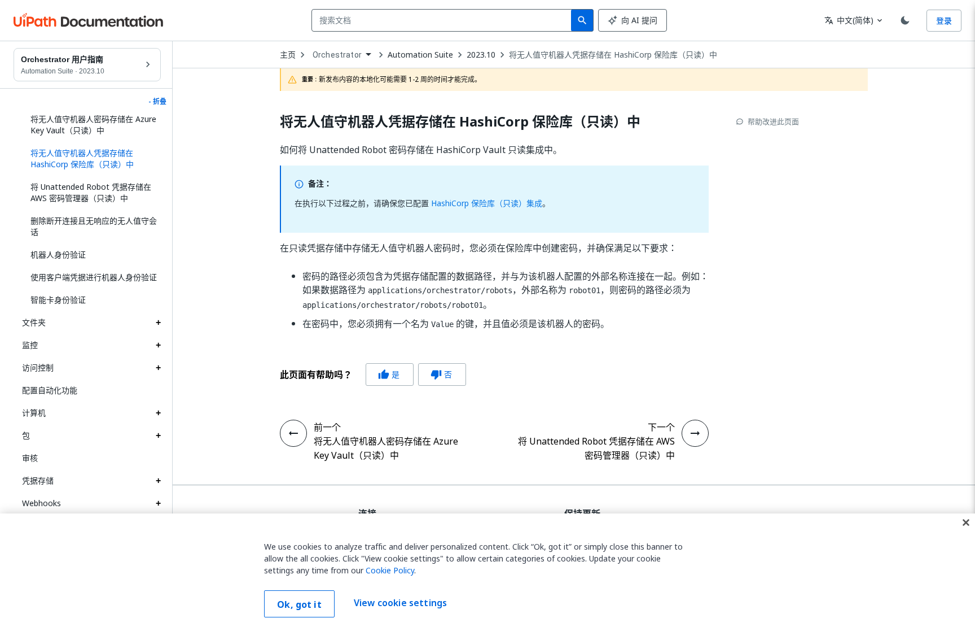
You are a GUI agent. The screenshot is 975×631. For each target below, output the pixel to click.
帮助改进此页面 (773, 121)
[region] (487, 572)
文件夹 (34, 322)
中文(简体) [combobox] (848, 20)
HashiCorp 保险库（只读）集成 (486, 203)
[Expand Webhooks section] (158, 503)
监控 (30, 345)
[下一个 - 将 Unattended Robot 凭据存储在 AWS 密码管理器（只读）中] (695, 433)
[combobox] (444, 20)
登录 (944, 21)
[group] (373, 374)
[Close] (966, 522)
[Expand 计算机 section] (158, 413)
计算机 (34, 413)
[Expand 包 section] (158, 435)
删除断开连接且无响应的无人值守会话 (93, 226)
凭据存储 (38, 480)
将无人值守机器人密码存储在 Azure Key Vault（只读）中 (93, 124)
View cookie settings (400, 603)
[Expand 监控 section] (158, 345)
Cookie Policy (390, 570)
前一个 (327, 427)
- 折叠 (157, 102)
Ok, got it (299, 604)
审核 (30, 458)
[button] (91, 159)
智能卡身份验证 (58, 300)
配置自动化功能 (49, 390)
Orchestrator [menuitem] (337, 54)
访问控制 (38, 367)
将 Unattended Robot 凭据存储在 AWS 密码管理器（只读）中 (90, 192)
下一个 (661, 427)
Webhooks (41, 503)
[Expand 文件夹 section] (158, 322)
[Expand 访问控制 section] (158, 368)
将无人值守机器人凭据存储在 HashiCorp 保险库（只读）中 (613, 55)
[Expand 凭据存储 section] (158, 481)
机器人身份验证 (58, 254)
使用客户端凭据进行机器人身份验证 (93, 277)
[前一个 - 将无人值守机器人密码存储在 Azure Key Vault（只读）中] (293, 433)
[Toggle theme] (905, 20)
